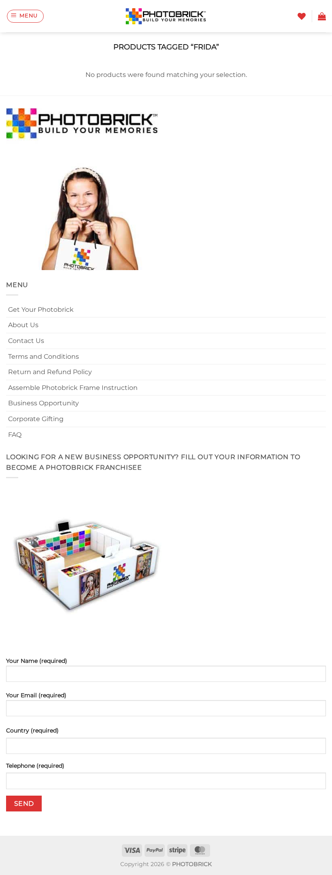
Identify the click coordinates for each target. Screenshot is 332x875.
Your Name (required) (36, 660)
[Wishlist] (302, 16)
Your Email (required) (36, 695)
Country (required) (32, 730)
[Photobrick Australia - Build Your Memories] (166, 16)
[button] (25, 16)
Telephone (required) (35, 765)
